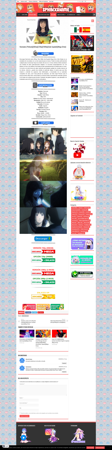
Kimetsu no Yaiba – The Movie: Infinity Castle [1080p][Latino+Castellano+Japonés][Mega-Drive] (86, 95)
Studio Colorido (84, 229)
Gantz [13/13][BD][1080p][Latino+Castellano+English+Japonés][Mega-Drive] (60, 340)
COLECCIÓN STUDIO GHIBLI (43, 14)
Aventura (87, 207)
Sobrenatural (75, 229)
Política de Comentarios (43, 1)
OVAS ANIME (53, 14)
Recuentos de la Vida (77, 227)
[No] (110, 447)
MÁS (79, 14)
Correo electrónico (24, 403)
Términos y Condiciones (33, 1)
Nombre (21, 398)
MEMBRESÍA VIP (72, 14)
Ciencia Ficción (25, 315)
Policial (80, 224)
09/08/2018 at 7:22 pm (63, 359)
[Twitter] (79, 1)
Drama (81, 212)
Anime (80, 207)
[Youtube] (80, 1)
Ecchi (88, 212)
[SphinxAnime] (56, 8)
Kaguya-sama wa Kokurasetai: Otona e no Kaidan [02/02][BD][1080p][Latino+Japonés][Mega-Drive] (86, 108)
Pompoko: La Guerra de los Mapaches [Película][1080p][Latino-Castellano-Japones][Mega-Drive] (28, 322)
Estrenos (81, 214)
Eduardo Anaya (29, 359)
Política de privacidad (100, 447)
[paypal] (85, 1)
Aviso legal (51, 1)
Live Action (75, 220)
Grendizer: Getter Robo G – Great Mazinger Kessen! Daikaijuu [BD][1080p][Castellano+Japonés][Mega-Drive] (42, 342)
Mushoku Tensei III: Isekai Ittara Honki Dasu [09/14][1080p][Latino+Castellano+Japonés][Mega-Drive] (86, 88)
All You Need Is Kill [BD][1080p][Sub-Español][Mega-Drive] (26, 340)
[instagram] (84, 1)
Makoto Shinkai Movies (84, 220)
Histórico (86, 216)
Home (18, 1)
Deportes (75, 212)
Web (20, 408)
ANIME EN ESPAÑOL (61, 14)
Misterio (86, 222)
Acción (74, 207)
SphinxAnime (28, 367)
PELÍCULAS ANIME (32, 14)
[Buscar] (95, 1)
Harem (79, 216)
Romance (86, 227)
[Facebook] (77, 1)
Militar (80, 222)
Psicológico (87, 224)
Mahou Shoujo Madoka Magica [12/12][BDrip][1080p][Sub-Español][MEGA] (57, 321)
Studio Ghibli (75, 231)
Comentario (22, 384)
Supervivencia (84, 231)
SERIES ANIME (24, 14)
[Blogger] (82, 1)
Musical (74, 224)
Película (45, 93)
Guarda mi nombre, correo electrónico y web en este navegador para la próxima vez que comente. (39, 413)
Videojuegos (81, 233)
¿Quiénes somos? (24, 1)
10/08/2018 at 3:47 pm (63, 366)
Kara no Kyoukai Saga (83, 218)
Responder (64, 363)
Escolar (74, 214)
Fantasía (89, 214)
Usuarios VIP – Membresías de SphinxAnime (85, 100)
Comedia (84, 210)
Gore (74, 216)
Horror (74, 218)
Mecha (74, 222)
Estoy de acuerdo (90, 447)
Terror (74, 233)
